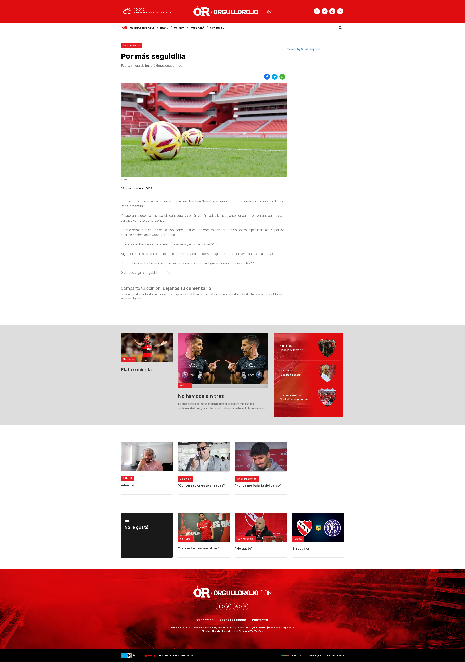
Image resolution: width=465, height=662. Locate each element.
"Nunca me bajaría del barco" (258, 485)
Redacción (205, 620)
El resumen (301, 549)
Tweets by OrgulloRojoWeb (304, 49)
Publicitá (197, 27)
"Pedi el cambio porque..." (295, 399)
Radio (164, 27)
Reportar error (233, 620)
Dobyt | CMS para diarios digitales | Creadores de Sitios (317, 655)
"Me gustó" (243, 549)
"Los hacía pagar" (291, 374)
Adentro (127, 485)
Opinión (179, 27)
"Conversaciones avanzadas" (201, 485)
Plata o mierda (136, 369)
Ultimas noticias (142, 27)
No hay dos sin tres (201, 396)
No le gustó (136, 527)
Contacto (217, 27)
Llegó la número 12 (291, 350)
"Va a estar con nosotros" (198, 548)
